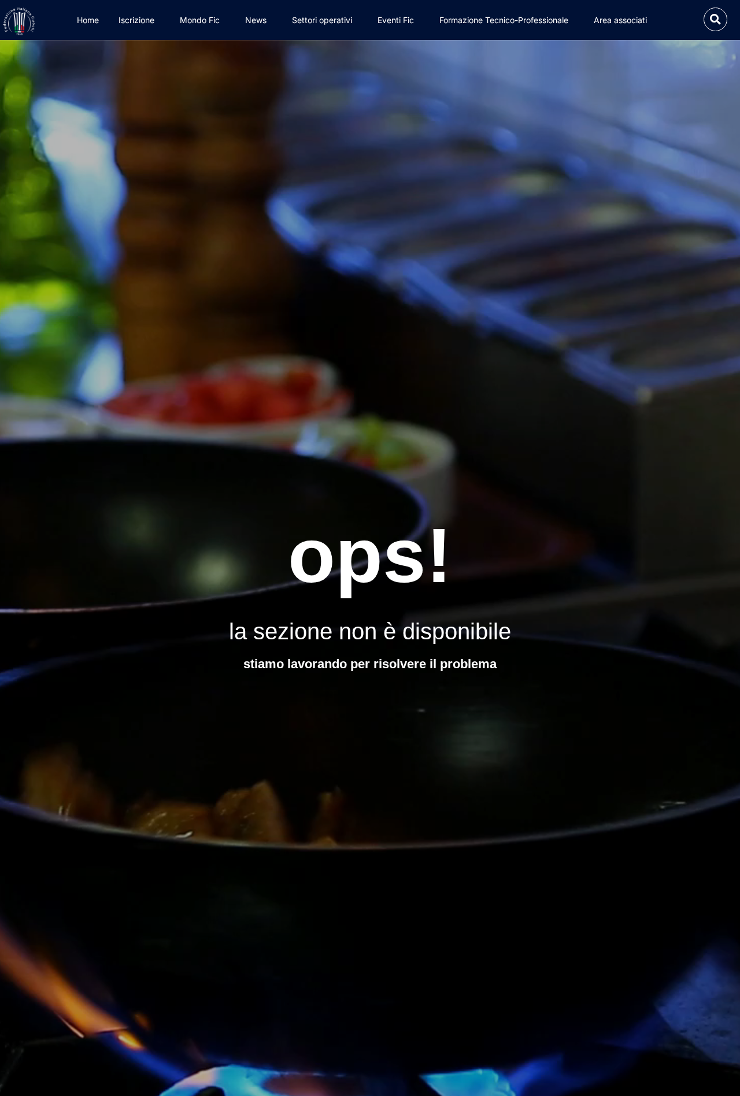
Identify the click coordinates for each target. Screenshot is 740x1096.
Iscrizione (136, 20)
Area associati (620, 20)
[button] (715, 19)
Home (88, 20)
